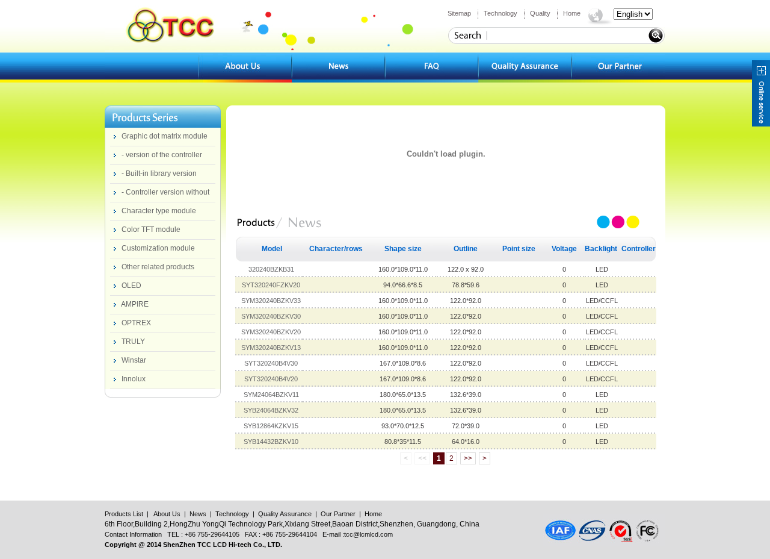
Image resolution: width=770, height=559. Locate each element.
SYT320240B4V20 (271, 379)
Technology (500, 13)
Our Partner (338, 513)
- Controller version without (165, 192)
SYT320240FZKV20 (271, 285)
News (197, 513)
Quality (540, 13)
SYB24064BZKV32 (271, 410)
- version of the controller (162, 155)
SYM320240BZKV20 (271, 332)
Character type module (159, 211)
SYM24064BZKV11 (271, 394)
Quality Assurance (285, 513)
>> (468, 458)
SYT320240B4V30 (271, 363)
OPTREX (136, 323)
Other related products (158, 267)
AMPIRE (135, 304)
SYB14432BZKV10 (271, 441)
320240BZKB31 (271, 269)
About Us (166, 513)
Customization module (158, 248)
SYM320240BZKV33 (271, 300)
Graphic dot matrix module (165, 136)
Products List (124, 513)
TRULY (133, 341)
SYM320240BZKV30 (271, 316)
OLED (131, 285)
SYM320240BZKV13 (271, 347)
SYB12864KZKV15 (271, 425)
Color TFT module (151, 229)
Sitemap (459, 13)
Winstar (134, 360)
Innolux (134, 379)
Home (572, 13)
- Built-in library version (159, 173)
